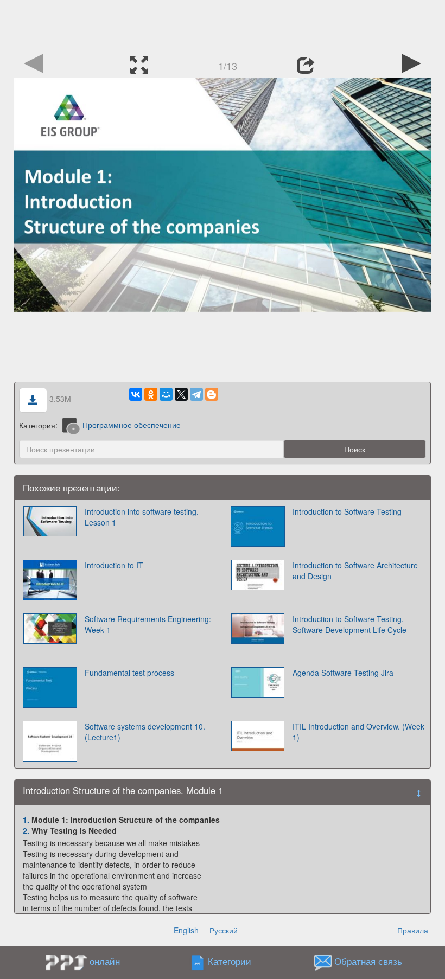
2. (26, 830)
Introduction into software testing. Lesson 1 (142, 517)
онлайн (105, 961)
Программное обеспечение (131, 424)
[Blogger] (211, 394)
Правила (412, 930)
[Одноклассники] (150, 394)
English (186, 930)
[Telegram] (196, 394)
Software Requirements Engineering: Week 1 (148, 624)
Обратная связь (368, 961)
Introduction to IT (114, 565)
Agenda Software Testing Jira (343, 672)
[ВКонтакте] (135, 394)
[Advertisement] (222, 24)
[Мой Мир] (166, 394)
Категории (229, 961)
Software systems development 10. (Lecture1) (145, 732)
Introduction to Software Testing (347, 511)
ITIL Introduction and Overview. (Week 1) (358, 732)
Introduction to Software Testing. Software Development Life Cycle (349, 624)
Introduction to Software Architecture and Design (355, 570)
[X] (181, 394)
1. (26, 819)
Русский (223, 930)
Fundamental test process (129, 672)
